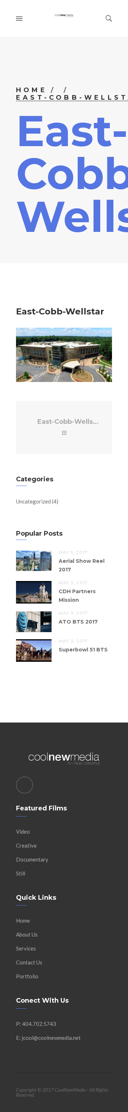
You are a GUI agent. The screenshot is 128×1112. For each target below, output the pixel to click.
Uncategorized (33, 501)
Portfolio (27, 976)
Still (20, 873)
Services (26, 948)
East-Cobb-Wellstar (68, 422)
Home (31, 90)
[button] (64, 355)
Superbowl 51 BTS (83, 649)
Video (23, 831)
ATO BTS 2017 (78, 622)
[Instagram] (24, 785)
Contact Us (29, 962)
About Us (27, 934)
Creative (26, 845)
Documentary (32, 859)
